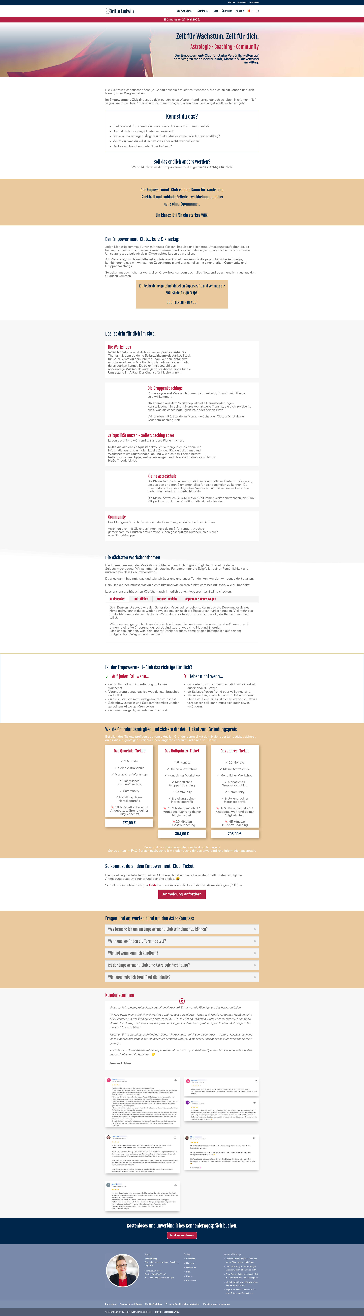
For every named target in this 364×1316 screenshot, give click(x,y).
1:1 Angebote (184, 11)
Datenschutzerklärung (131, 1304)
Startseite (190, 1258)
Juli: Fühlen (141, 599)
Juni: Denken (117, 599)
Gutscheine (254, 3)
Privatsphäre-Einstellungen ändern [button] (183, 1304)
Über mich (227, 11)
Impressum (111, 1304)
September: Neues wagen (200, 599)
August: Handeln (167, 599)
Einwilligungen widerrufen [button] (216, 1304)
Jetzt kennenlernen (182, 1235)
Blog (216, 11)
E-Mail (153, 885)
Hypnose (190, 1263)
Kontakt (231, 3)
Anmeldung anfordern (182, 894)
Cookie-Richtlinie (153, 1304)
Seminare (202, 11)
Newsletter (242, 3)
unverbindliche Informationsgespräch (229, 851)
